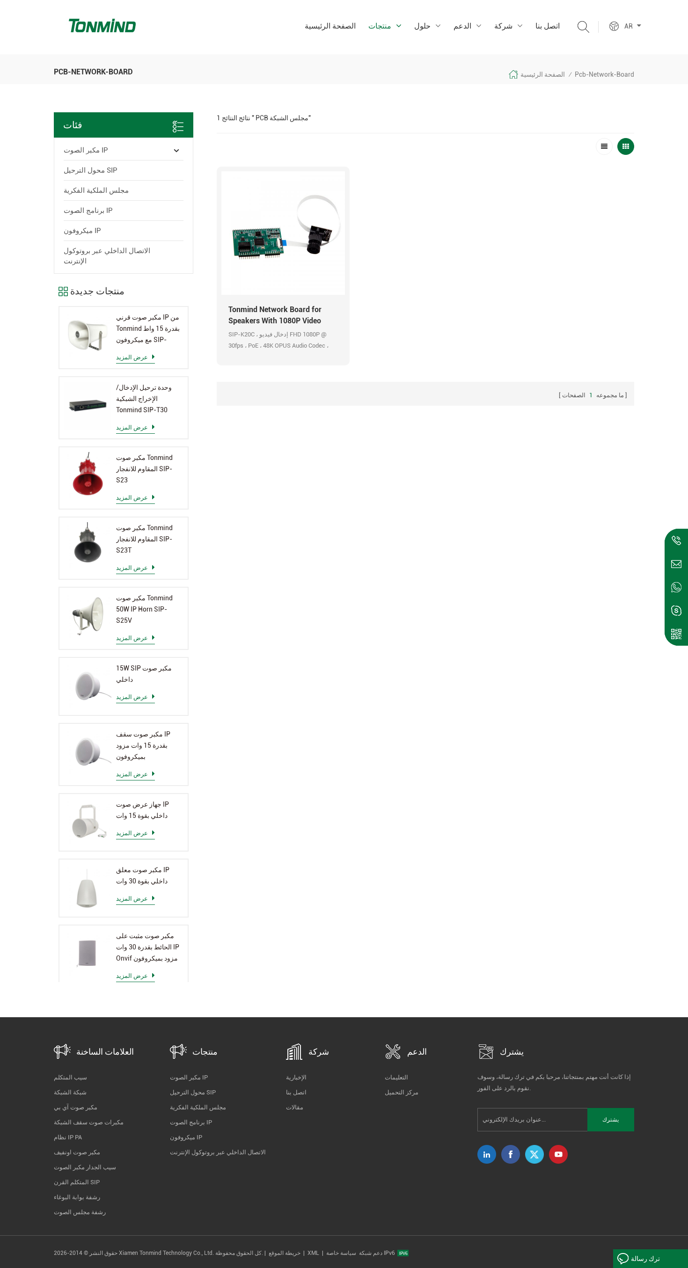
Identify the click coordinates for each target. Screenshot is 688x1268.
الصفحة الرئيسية (330, 26)
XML (313, 1253)
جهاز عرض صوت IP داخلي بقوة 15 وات (142, 810)
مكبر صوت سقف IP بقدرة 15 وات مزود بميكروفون (143, 745)
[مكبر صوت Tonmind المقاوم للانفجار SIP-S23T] (87, 545)
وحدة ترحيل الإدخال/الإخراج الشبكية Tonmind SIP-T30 (144, 399)
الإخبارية (296, 1077)
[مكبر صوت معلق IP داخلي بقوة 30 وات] (87, 887)
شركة (503, 26)
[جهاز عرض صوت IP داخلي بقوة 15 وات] (87, 822)
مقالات (294, 1107)
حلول (422, 26)
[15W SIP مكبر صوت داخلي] (87, 686)
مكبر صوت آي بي (75, 1107)
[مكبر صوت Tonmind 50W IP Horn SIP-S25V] (87, 616)
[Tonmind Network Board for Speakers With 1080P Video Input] (283, 233)
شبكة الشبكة (70, 1092)
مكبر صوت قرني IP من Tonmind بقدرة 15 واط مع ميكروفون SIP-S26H (148, 329)
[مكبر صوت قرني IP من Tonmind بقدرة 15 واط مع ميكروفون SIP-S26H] (87, 335)
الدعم (462, 26)
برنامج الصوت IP (88, 210)
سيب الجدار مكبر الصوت (85, 1167)
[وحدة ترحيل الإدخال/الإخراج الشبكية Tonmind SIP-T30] (87, 405)
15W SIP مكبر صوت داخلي (144, 673)
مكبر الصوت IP (86, 150)
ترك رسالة (645, 1258)
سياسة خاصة (341, 1253)
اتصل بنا (547, 26)
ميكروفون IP (82, 230)
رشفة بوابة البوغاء (77, 1197)
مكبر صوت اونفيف (77, 1152)
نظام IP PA (68, 1137)
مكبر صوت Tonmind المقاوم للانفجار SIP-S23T (144, 539)
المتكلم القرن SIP (77, 1182)
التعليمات (396, 1077)
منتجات (379, 26)
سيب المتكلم (70, 1077)
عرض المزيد (132, 357)
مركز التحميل (401, 1092)
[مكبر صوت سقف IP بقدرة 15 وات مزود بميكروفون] (87, 752)
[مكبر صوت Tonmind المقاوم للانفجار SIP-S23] (87, 475)
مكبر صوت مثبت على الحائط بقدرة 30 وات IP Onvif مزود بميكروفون (147, 947)
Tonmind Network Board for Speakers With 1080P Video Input (275, 316)
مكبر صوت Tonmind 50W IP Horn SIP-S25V (144, 609)
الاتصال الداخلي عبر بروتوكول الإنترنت (107, 256)
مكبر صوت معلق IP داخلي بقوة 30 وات (142, 875)
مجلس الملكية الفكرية (96, 190)
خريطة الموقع (284, 1253)
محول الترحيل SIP (90, 170)
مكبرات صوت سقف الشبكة (89, 1122)
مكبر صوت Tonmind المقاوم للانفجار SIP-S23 (144, 469)
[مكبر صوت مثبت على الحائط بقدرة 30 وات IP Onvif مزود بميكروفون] (87, 953)
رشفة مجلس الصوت (80, 1212)
